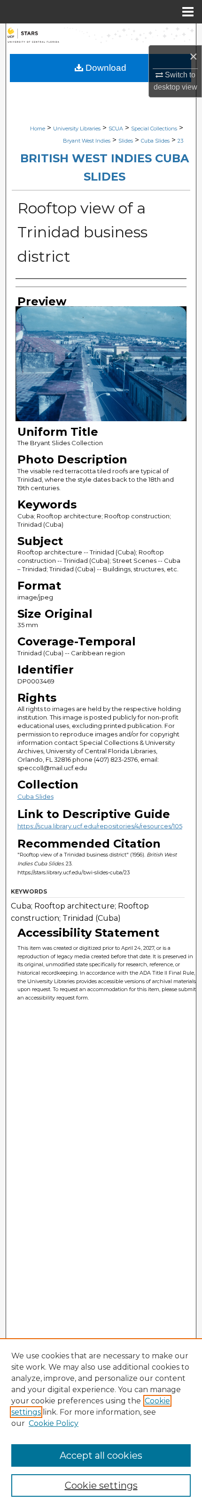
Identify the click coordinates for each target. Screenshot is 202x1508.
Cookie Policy (53, 1423)
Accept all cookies (101, 1455)
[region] (101, 1423)
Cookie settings (101, 1485)
